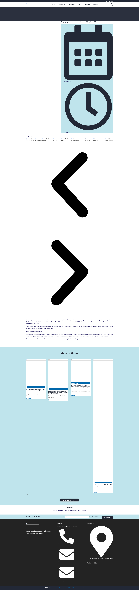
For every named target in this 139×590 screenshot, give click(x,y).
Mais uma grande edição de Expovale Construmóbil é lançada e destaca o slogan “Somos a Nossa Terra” (35, 390)
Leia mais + (29, 398)
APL (79, 4)
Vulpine (92, 587)
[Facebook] (107, 1)
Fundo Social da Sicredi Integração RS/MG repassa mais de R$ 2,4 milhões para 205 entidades (58, 392)
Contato (95, 4)
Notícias (61, 4)
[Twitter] (109, 1)
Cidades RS (87, 4)
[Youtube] (112, 1)
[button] (112, 4)
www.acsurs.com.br (61, 339)
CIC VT (52, 4)
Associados (71, 4)
